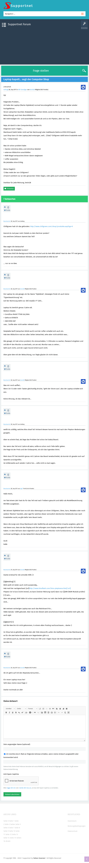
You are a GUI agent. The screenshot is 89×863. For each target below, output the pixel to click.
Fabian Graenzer (39, 858)
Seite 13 (15, 834)
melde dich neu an (25, 788)
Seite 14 (6, 838)
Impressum (72, 821)
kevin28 (32, 89)
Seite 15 (13, 838)
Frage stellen (41, 70)
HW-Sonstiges (22, 89)
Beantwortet (6, 221)
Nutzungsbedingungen (77, 826)
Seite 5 (18, 824)
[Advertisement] (44, 46)
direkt (8, 841)
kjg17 (21, 488)
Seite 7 (11, 828)
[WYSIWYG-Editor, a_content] (44, 726)
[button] (10, 708)
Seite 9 (6, 831)
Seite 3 (7, 824)
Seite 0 (6, 821)
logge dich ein (11, 788)
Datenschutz (72, 831)
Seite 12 (8, 834)
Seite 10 (12, 831)
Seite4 (12, 824)
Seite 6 (6, 828)
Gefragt (5, 89)
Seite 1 (11, 821)
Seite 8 (17, 828)
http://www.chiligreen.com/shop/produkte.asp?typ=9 (51, 226)
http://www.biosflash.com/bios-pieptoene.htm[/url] (50, 588)
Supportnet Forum (19, 24)
